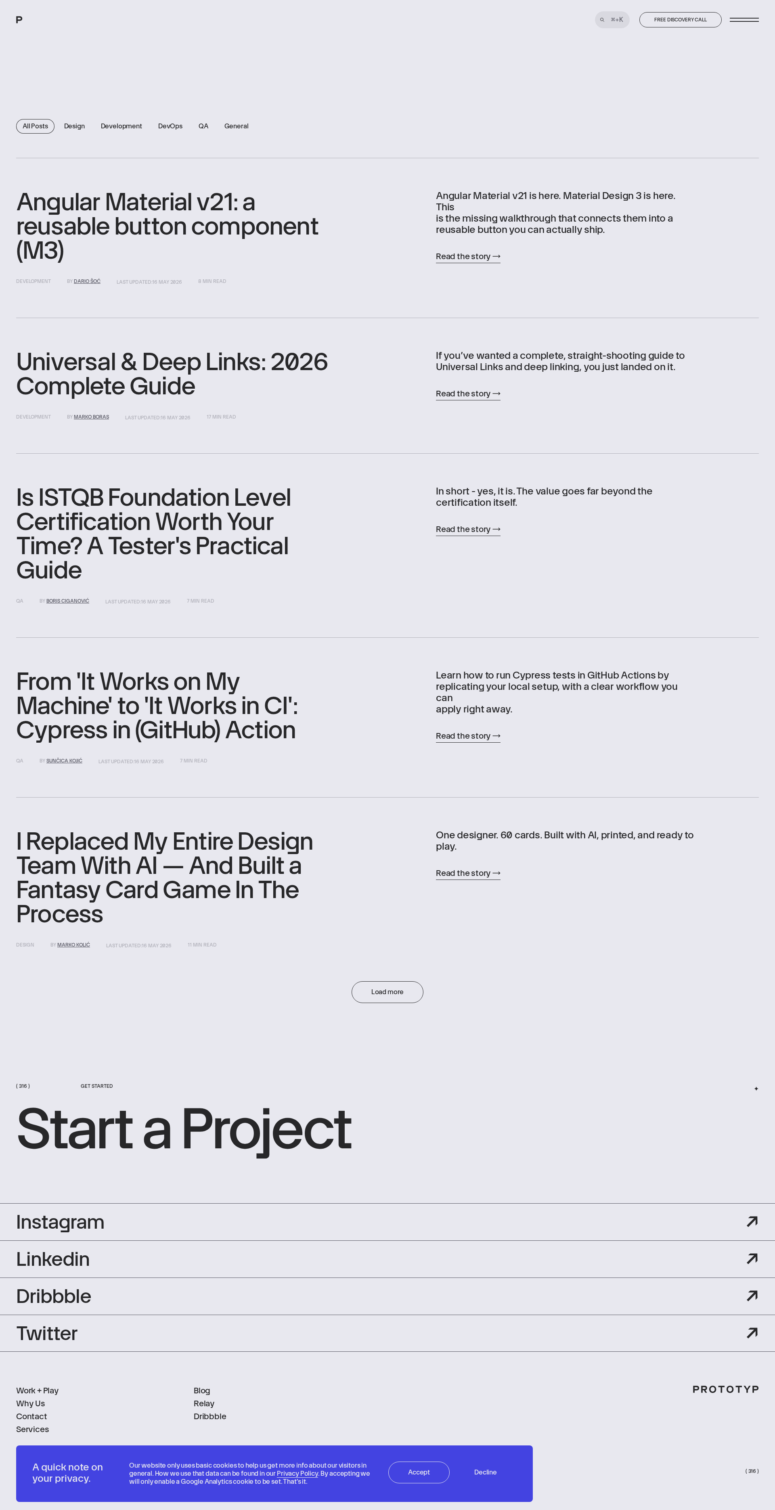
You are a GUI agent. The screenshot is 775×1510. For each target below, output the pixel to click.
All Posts (35, 126)
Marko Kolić (73, 945)
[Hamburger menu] (744, 19)
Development (121, 126)
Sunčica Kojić (64, 761)
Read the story (463, 256)
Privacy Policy (297, 1473)
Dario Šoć (87, 281)
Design (74, 126)
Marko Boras (91, 417)
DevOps (170, 126)
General (236, 126)
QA (203, 126)
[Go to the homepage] (49, 20)
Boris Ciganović (67, 601)
